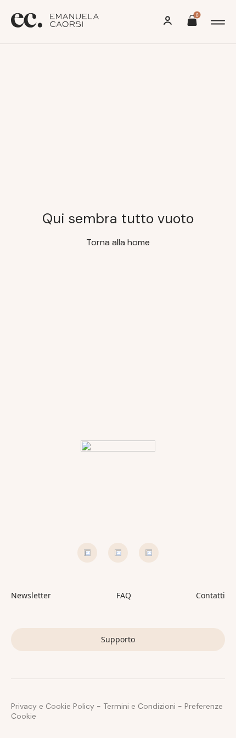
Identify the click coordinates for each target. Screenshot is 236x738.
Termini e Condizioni (139, 706)
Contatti (210, 595)
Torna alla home (118, 242)
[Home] (55, 21)
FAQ (123, 595)
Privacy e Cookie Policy (52, 706)
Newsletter (31, 595)
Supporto (118, 639)
